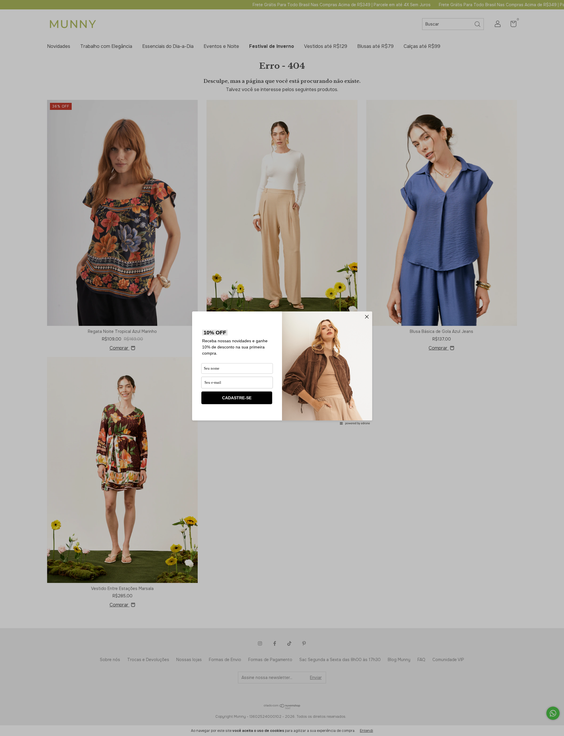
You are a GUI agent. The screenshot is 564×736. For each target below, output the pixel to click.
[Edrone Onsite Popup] (282, 368)
